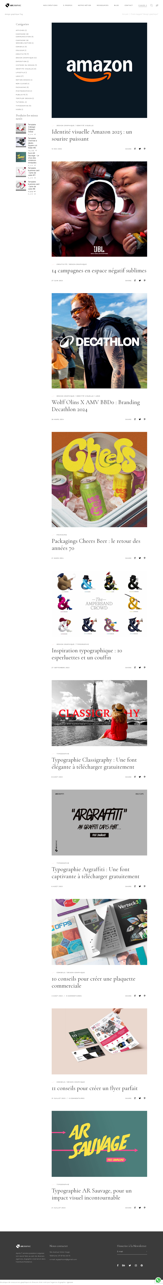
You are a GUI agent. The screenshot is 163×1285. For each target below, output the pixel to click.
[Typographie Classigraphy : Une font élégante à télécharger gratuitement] (99, 713)
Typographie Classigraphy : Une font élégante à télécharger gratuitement (94, 763)
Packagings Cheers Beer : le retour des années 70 (96, 544)
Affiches (20, 30)
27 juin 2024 (57, 280)
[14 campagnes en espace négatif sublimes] (99, 209)
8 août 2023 (57, 777)
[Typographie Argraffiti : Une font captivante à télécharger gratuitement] (99, 823)
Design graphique (65, 125)
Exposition (21, 61)
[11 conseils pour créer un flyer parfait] (99, 1041)
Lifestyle (20, 72)
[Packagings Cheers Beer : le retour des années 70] (99, 479)
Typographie (82, 644)
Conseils (61, 972)
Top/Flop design (24, 98)
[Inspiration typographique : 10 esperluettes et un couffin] (99, 604)
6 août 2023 (57, 886)
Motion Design (23, 80)
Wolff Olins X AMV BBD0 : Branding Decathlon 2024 (96, 406)
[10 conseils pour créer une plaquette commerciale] (99, 932)
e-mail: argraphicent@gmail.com (63, 1259)
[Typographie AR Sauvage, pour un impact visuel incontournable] (99, 1144)
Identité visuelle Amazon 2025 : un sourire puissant (92, 135)
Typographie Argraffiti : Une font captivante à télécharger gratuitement (95, 873)
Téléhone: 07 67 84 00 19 (60, 1256)
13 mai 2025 (57, 149)
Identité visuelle (85, 125)
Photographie (23, 91)
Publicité (20, 95)
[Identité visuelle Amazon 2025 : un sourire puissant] (99, 70)
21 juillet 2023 (59, 1208)
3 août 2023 (57, 996)
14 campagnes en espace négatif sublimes (99, 270)
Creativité (62, 264)
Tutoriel (20, 102)
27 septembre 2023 (60, 667)
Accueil (125, 14)
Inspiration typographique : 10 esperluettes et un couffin (87, 654)
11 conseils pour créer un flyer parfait (95, 1088)
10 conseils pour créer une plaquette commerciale (93, 982)
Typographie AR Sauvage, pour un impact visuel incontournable (92, 1194)
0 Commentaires (74, 996)
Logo (98, 396)
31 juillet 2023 (59, 1098)
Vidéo (18, 109)
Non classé (21, 83)
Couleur (20, 50)
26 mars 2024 (58, 419)
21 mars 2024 (58, 558)
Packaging (62, 535)
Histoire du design (25, 65)
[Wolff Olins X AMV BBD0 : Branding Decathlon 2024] (99, 340)
